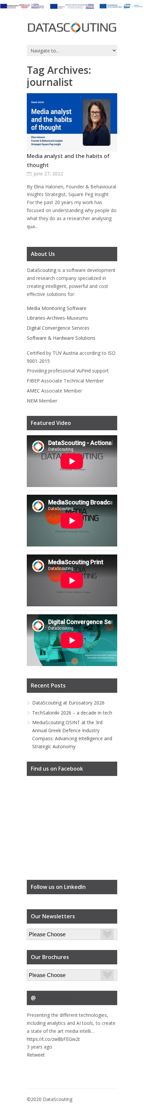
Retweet (36, 1055)
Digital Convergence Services (58, 328)
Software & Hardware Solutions (61, 338)
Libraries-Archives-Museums (57, 318)
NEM (32, 401)
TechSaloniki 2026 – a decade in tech (72, 712)
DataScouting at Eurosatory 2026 (68, 702)
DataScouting (41, 270)
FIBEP (33, 380)
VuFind (83, 370)
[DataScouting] (72, 27)
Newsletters (40, 932)
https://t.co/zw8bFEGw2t (53, 1039)
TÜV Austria (65, 353)
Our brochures (42, 973)
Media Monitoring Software (56, 308)
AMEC (33, 390)
